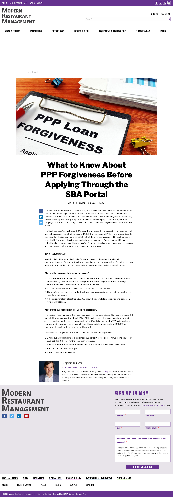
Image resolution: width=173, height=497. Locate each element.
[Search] (169, 19)
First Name (120, 415)
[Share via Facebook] (41, 211)
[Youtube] (169, 2)
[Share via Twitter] (41, 222)
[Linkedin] (164, 2)
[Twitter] (160, 2)
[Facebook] (156, 2)
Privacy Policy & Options (154, 405)
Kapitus (108, 372)
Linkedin (84, 367)
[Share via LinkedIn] (41, 217)
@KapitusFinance (70, 367)
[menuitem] (4, 3)
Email (118, 428)
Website (94, 367)
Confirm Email (151, 428)
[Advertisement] (86, 54)
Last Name (150, 415)
